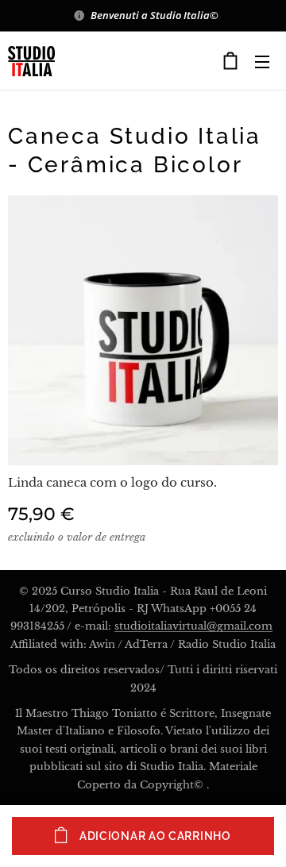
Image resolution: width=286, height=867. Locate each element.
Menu (262, 61)
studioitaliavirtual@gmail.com (193, 626)
